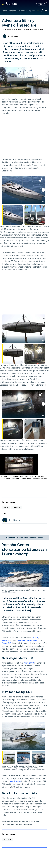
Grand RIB (6, 643)
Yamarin (5, 640)
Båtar (4, 10)
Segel (6, 507)
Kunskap (23, 10)
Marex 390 (29, 663)
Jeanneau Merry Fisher (27, 640)
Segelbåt (16, 507)
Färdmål (12, 10)
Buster (35, 637)
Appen (32, 10)
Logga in (41, 4)
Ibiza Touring (15, 781)
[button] (43, 190)
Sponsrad (7, 839)
